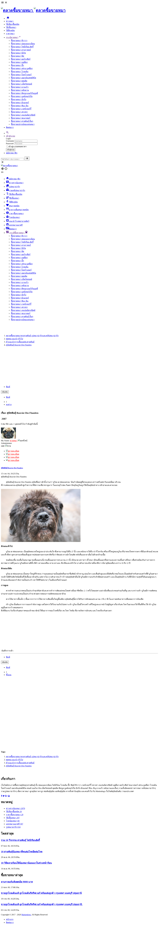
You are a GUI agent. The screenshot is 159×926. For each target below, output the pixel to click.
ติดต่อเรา (10, 127)
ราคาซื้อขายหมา (14, 815)
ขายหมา (13, 441)
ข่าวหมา (9, 21)
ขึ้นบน (8, 675)
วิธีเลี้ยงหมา (11, 27)
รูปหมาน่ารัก (13, 827)
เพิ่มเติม (5, 392)
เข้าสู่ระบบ (10, 136)
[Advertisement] (79, 365)
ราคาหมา (10, 34)
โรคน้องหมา (13, 821)
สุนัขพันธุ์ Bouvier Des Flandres (12, 468)
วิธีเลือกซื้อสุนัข (12, 24)
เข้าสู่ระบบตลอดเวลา (17, 146)
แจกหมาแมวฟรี (14, 824)
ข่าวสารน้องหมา (15, 808)
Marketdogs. (26, 915)
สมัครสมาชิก (11, 153)
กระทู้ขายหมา (13, 37)
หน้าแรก (9, 919)
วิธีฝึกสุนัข (10, 30)
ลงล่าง (9, 404)
